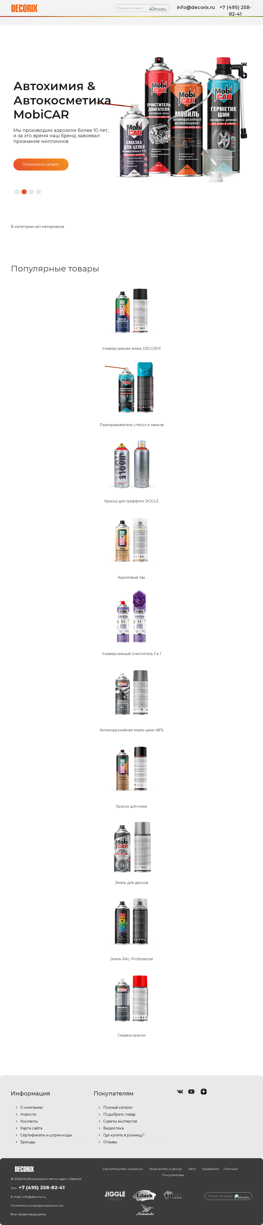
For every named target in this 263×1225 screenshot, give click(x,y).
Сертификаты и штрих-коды (45, 1135)
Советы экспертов (119, 1121)
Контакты (28, 1121)
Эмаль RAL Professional (131, 959)
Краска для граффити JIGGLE (131, 501)
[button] (17, 191)
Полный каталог (117, 1107)
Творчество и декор (133, 31)
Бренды (27, 1142)
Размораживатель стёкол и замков (132, 425)
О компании (31, 1107)
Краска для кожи (131, 806)
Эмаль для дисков (131, 882)
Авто (178, 31)
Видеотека (113, 1128)
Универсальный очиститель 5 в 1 (131, 653)
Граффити (212, 31)
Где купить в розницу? (123, 1135)
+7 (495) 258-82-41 (42, 1187)
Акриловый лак (131, 577)
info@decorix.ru (34, 1197)
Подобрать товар (119, 1114)
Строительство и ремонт (64, 31)
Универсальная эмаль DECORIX (131, 348)
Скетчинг (230, 1169)
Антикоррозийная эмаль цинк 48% (132, 730)
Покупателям (129, 44)
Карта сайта (30, 1128)
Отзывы (109, 1142)
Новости (27, 1114)
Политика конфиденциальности (37, 1205)
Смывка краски (131, 1035)
